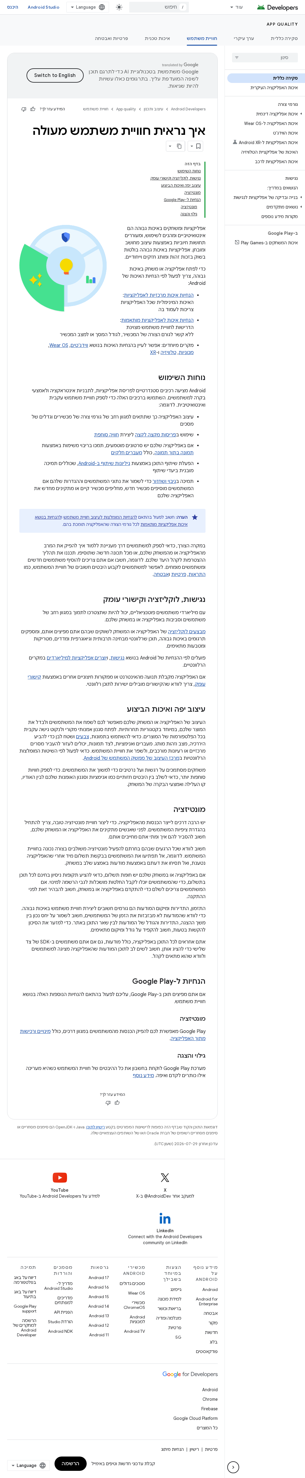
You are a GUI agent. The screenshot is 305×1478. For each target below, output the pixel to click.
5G (178, 1337)
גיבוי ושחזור (164, 481)
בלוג (214, 1342)
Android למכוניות (137, 1319)
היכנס (12, 7)
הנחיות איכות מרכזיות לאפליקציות (159, 295)
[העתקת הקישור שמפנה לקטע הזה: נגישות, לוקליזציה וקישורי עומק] (97, 600)
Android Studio (43, 7)
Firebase (209, 1408)
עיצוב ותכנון (153, 109)
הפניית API (63, 1312)
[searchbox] (265, 57)
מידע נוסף (143, 1076)
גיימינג (175, 1289)
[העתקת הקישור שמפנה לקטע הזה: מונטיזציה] (167, 810)
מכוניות (186, 353)
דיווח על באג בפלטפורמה (25, 1280)
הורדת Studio (60, 1321)
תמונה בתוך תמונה (174, 453)
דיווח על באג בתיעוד (25, 1294)
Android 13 (99, 1315)
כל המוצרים (207, 1428)
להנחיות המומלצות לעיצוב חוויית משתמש (100, 517)
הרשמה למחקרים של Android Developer (24, 1328)
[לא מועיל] (23, 109)
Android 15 (98, 1296)
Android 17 (98, 1277)
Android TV (134, 1331)
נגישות (118, 658)
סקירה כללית (284, 38)
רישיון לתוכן (95, 1127)
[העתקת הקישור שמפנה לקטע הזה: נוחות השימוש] (152, 378)
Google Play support (25, 1309)
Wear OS (58, 345)
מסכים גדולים (132, 1283)
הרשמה (71, 1464)
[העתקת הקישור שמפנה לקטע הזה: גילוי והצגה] (172, 1056)
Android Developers (188, 109)
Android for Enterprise (207, 1301)
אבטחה (161, 574)
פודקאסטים (207, 1351)
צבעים (82, 737)
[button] (266, 114)
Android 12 (98, 1325)
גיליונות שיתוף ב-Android (104, 464)
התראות (197, 574)
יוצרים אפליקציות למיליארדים (77, 658)
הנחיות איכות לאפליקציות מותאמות (157, 320)
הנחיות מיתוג (172, 1449)
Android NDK (60, 1331)
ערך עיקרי (244, 38)
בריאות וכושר (169, 1308)
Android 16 (98, 1287)
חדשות (211, 1332)
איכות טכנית (157, 38)
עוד (239, 7)
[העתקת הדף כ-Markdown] (179, 146)
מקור (213, 1323)
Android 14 (98, 1306)
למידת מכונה (169, 1299)
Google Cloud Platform (195, 1418)
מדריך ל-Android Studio (58, 1286)
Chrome (210, 1399)
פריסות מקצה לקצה (155, 435)
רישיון (194, 1449)
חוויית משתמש (202, 38)
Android (210, 1289)
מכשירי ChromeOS (134, 1305)
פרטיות (178, 574)
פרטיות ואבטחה (111, 38)
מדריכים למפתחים (64, 1300)
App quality (282, 24)
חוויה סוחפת (106, 435)
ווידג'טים (79, 345)
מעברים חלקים (126, 453)
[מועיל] (32, 109)
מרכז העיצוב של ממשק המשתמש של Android (131, 758)
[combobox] (159, 7)
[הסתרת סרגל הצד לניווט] (233, 1467)
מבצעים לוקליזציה (187, 632)
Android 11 (99, 1335)
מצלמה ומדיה (168, 1318)
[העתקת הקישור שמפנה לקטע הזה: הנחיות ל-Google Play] (126, 982)
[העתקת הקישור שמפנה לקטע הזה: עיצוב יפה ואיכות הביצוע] (121, 709)
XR (153, 353)
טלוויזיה (168, 353)
